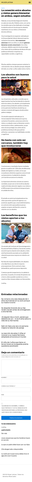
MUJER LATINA (7, 2)
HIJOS (3, 8)
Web (2, 394)
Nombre (4, 377)
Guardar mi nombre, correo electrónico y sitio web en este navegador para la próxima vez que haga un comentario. (14, 409)
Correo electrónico (8, 386)
